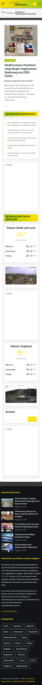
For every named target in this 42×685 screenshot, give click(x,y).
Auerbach (17, 626)
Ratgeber (7, 649)
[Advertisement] (21, 187)
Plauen (18, 643)
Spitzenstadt (8, 660)
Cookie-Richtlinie (18, 681)
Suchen (10, 412)
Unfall (32, 660)
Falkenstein (18, 632)
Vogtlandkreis (21, 666)
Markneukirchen (10, 637)
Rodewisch (8, 655)
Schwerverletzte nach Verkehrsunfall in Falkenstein (21, 154)
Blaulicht (30, 626)
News (24, 637)
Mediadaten (30, 681)
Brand (5, 632)
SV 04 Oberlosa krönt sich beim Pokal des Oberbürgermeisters (21, 139)
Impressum (30, 678)
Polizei (29, 643)
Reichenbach (21, 649)
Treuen (22, 660)
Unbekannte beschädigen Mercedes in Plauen (22, 146)
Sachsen (21, 655)
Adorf (5, 626)
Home (3, 12)
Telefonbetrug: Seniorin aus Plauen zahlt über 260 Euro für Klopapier (20, 131)
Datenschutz (6, 681)
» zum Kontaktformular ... (9, 611)
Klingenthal (33, 632)
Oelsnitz (6, 643)
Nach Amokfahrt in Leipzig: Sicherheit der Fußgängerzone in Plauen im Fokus (22, 124)
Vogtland (7, 666)
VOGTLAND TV (10, 60)
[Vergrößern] (34, 270)
